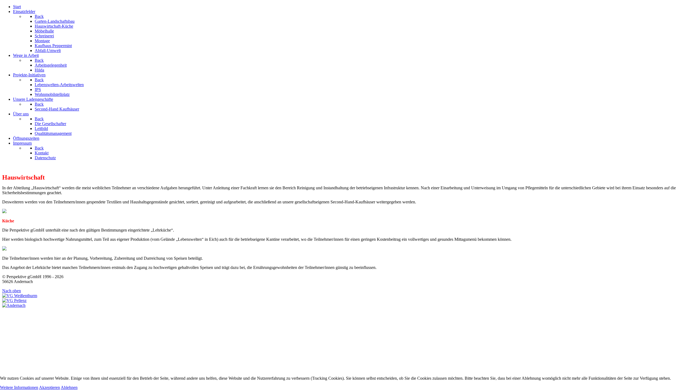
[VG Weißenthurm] (19, 295)
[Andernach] (13, 305)
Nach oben (11, 290)
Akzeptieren (49, 387)
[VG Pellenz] (14, 300)
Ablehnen (69, 387)
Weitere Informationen (19, 387)
